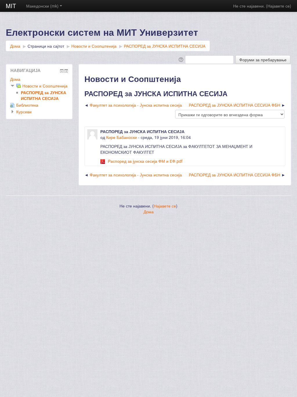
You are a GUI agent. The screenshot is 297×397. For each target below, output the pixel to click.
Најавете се (278, 6)
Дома (15, 46)
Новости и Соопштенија (94, 46)
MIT (11, 5)
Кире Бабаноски (121, 137)
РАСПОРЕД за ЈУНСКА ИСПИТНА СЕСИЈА (164, 46)
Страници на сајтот (46, 46)
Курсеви (24, 112)
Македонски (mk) (42, 6)
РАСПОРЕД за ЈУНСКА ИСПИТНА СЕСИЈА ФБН (234, 105)
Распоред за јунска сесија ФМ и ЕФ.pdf (145, 161)
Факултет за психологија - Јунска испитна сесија (136, 105)
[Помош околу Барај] (180, 59)
